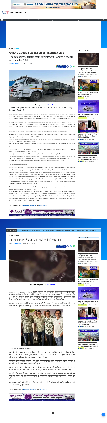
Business (67, 20)
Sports (54, 20)
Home (11, 48)
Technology (76, 20)
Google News (42, 205)
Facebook (26, 205)
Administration (35, 20)
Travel (27, 20)
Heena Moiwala (15, 63)
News (20, 20)
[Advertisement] (53, 33)
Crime (60, 20)
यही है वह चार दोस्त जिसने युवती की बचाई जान (20, 348)
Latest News (83, 50)
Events (84, 20)
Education (46, 20)
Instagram (33, 205)
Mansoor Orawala (16, 243)
